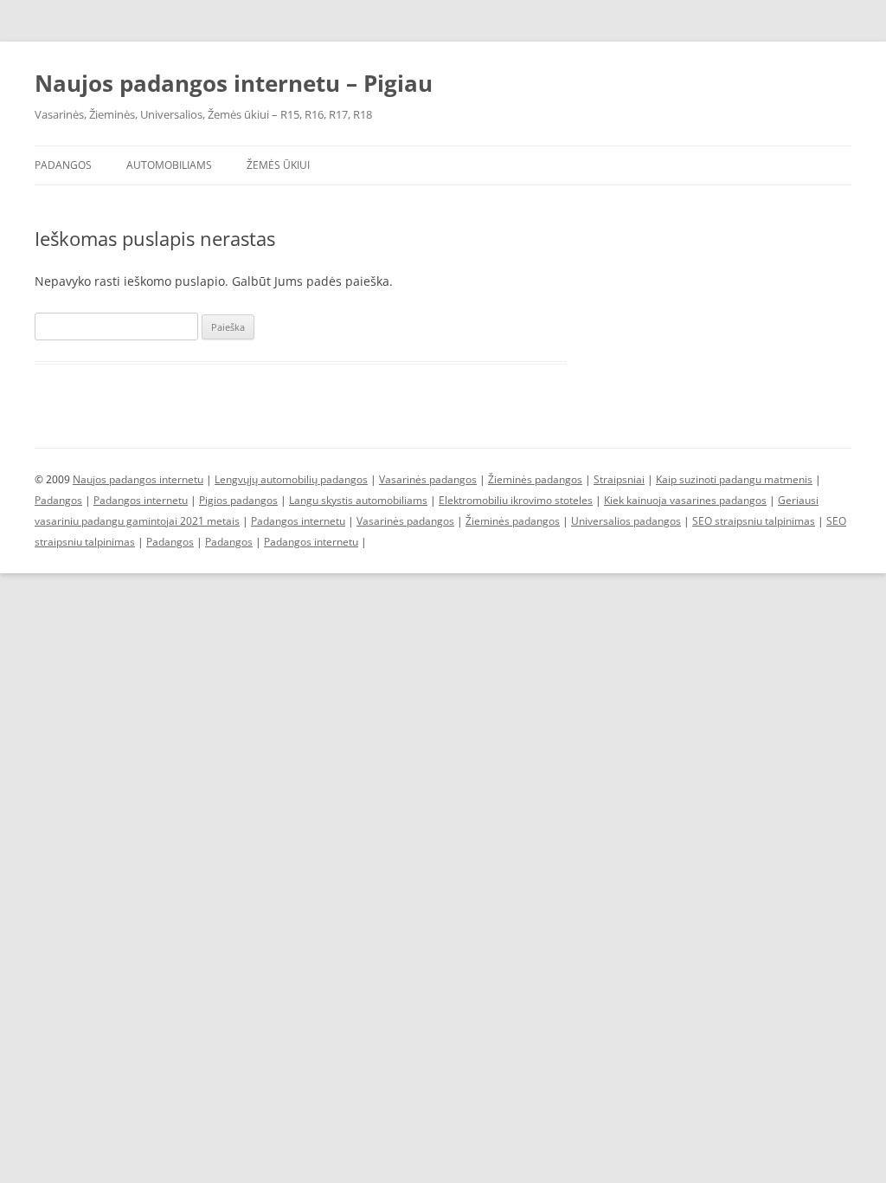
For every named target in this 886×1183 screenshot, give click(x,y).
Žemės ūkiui (278, 165)
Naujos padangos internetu (138, 479)
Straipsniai (619, 479)
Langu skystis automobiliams (358, 500)
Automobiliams (169, 165)
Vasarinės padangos (428, 479)
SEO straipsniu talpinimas (753, 521)
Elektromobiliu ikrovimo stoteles (516, 500)
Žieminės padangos (535, 479)
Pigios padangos (238, 500)
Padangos (63, 165)
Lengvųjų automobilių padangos (291, 479)
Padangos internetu (140, 500)
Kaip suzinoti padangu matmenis (734, 479)
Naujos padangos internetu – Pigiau (234, 83)
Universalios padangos (626, 521)
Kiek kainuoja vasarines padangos (685, 500)
